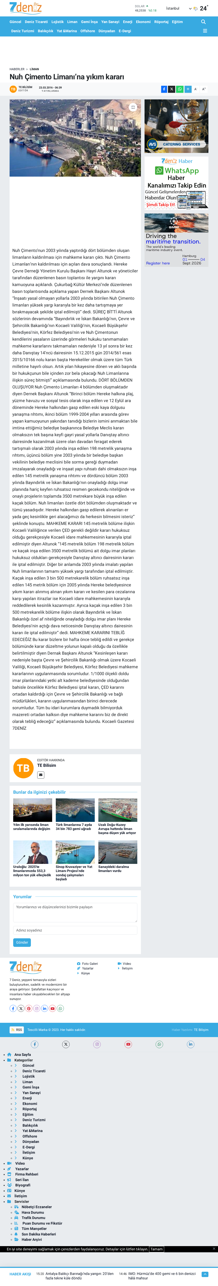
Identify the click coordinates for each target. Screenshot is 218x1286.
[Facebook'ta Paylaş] (164, 89)
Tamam (157, 1249)
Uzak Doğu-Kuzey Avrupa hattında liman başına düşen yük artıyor (117, 829)
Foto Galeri (90, 964)
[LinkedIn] (44, 1008)
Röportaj (161, 22)
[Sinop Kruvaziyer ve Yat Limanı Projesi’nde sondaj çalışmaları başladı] (75, 852)
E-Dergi (125, 31)
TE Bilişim (201, 1030)
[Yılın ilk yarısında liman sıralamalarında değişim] (32, 810)
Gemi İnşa (89, 22)
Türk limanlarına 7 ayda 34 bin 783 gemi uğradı (74, 827)
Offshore (87, 31)
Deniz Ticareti (36, 22)
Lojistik (58, 22)
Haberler (17, 69)
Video (127, 964)
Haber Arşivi (32, 1239)
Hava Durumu (33, 1212)
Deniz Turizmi (22, 31)
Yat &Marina (67, 31)
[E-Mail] (40, 775)
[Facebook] (13, 1008)
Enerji (127, 22)
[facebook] (34, 1044)
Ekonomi (143, 22)
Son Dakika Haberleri (39, 1234)
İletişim (127, 968)
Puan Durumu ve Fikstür (42, 1223)
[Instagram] (36, 1008)
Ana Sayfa (22, 1054)
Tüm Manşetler (34, 1228)
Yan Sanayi (110, 22)
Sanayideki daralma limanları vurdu (113, 869)
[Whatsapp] (60, 1008)
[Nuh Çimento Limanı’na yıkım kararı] (75, 138)
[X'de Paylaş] (171, 89)
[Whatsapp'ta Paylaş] (180, 89)
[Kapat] (215, 1249)
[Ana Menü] (204, 31)
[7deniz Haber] (26, 8)
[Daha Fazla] (188, 89)
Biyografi (22, 1185)
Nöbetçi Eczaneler (37, 1207)
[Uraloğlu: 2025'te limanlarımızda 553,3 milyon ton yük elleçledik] (32, 852)
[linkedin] (190, 1044)
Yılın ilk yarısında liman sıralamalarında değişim (31, 827)
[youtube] (128, 1044)
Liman (72, 22)
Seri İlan (21, 1180)
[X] (20, 1008)
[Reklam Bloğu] (176, 126)
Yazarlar (87, 968)
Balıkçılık (45, 31)
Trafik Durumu (33, 1218)
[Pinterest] (28, 1008)
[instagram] (97, 1044)
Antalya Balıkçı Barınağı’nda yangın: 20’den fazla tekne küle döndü (79, 1275)
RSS (18, 1030)
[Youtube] (52, 1008)
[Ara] (204, 22)
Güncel (15, 22)
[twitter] (66, 1044)
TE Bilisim (46, 765)
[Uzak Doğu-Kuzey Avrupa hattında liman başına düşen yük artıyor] (117, 810)
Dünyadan (107, 31)
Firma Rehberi (26, 1174)
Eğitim (177, 22)
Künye (85, 973)
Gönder (22, 942)
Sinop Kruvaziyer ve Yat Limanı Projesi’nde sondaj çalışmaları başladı (74, 873)
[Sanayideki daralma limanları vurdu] (117, 852)
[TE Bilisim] (23, 768)
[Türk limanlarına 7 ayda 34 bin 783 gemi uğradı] (75, 810)
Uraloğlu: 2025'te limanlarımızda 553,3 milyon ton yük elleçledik (32, 871)
